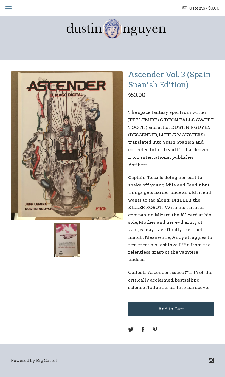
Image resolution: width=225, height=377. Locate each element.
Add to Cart (171, 308)
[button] (8, 8)
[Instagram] (211, 361)
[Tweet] (131, 330)
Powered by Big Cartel (34, 360)
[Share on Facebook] (143, 330)
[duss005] (112, 29)
